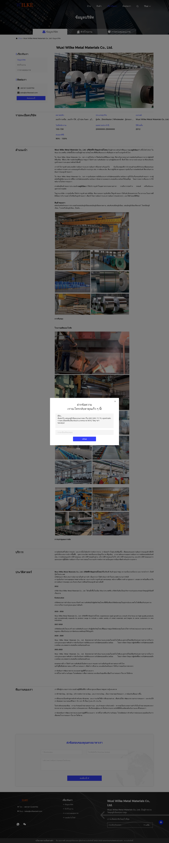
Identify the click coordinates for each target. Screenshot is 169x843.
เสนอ (84, 439)
